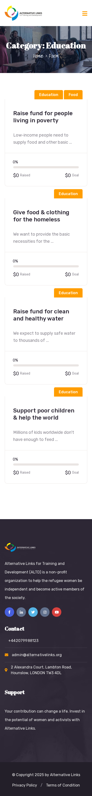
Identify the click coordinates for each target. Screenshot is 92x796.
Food (73, 94)
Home (38, 55)
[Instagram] (45, 612)
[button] (24, 785)
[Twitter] (33, 612)
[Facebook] (9, 612)
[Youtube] (56, 612)
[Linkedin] (21, 612)
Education (48, 94)
